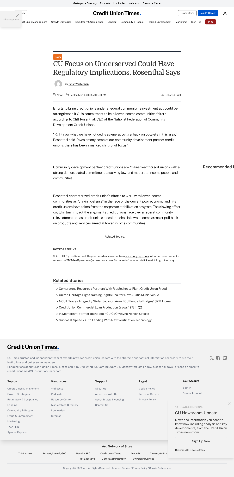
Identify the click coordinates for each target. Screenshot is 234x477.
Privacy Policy (147, 399)
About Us (100, 388)
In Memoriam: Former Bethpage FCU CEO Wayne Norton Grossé (104, 313)
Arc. (85, 468)
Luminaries (119, 3)
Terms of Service (149, 394)
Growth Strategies (18, 394)
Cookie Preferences (160, 468)
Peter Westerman (79, 84)
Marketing (13, 421)
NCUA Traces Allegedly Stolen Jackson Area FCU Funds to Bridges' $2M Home (115, 301)
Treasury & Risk (158, 453)
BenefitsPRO (83, 453)
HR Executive (87, 458)
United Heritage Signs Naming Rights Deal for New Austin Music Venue (109, 295)
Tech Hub (13, 426)
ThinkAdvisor (25, 453)
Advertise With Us (106, 394)
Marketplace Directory (85, 3)
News (57, 57)
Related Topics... (115, 236)
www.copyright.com (137, 256)
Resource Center (152, 3)
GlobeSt (135, 453)
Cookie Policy (147, 388)
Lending (12, 405)
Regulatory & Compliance (22, 399)
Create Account (192, 393)
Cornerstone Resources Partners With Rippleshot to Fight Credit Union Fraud (113, 288)
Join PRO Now (207, 13)
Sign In (187, 387)
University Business (143, 458)
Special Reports (17, 432)
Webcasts (134, 3)
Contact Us (101, 405)
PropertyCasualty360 (54, 453)
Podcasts (105, 3)
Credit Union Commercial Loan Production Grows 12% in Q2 (100, 307)
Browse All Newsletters (190, 450)
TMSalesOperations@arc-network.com (89, 260)
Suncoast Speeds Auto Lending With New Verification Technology (105, 320)
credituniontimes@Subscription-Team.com (34, 371)
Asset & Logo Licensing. (160, 260)
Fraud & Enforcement (20, 415)
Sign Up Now (201, 441)
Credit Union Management (23, 388)
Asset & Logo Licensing (109, 399)
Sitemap (56, 415)
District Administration (114, 458)
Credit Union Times (110, 453)
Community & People (20, 410)
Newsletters (187, 13)
